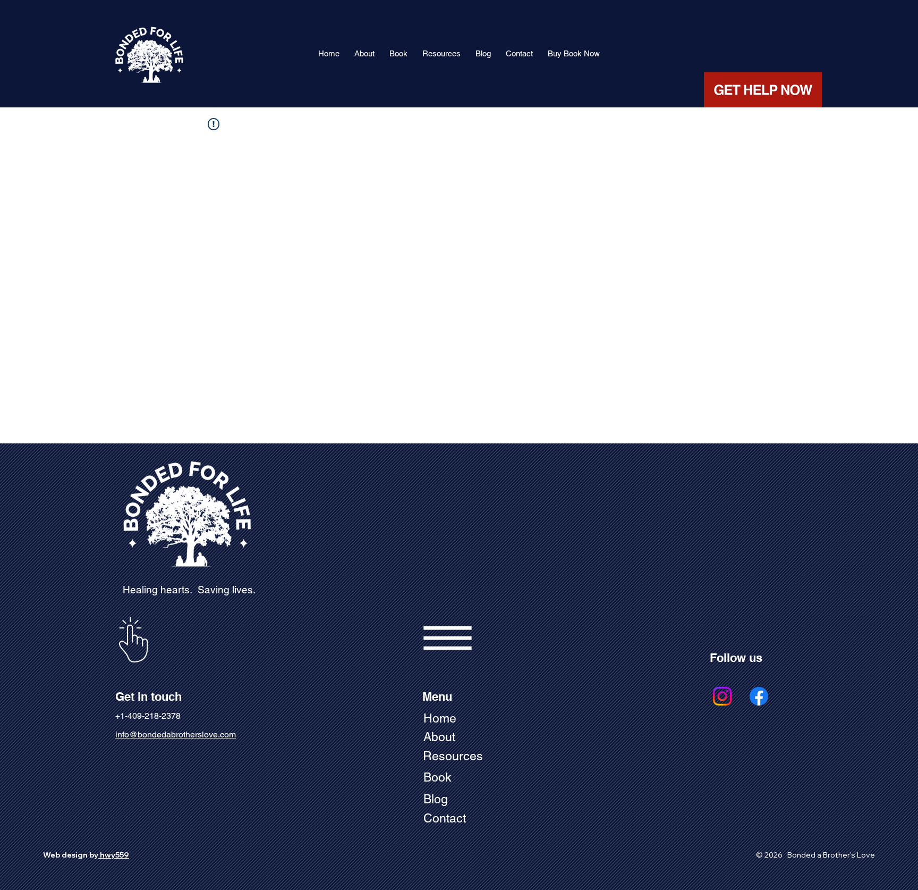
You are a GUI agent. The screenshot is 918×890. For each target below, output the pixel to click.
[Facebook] (758, 696)
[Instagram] (722, 696)
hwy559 (113, 855)
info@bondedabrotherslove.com (175, 734)
